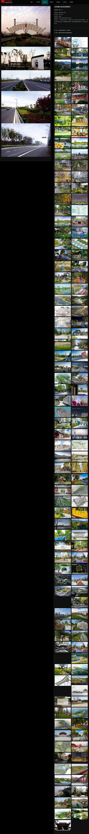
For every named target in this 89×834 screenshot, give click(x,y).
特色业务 (51, 2)
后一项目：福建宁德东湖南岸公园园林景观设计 (63, 32)
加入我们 (65, 2)
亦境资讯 (58, 2)
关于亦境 (38, 2)
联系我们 (71, 2)
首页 (31, 2)
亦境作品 (45, 2)
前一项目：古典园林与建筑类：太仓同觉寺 (62, 30)
